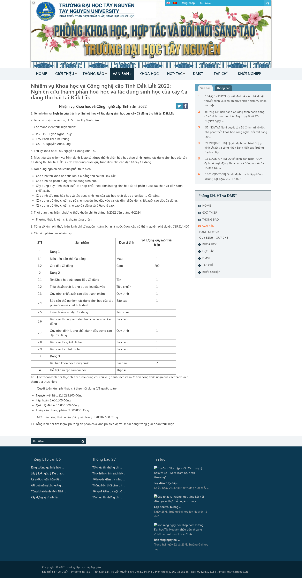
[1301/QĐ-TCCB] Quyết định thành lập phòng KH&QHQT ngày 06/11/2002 (233, 176)
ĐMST (206, 258)
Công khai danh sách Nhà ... (48, 491)
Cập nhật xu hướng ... (167, 507)
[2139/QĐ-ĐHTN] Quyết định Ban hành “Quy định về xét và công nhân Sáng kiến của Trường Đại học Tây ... (234, 147)
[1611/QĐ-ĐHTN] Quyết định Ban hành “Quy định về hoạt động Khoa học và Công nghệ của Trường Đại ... (234, 163)
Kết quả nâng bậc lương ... (47, 485)
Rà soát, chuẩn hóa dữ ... (46, 479)
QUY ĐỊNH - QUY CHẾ (213, 237)
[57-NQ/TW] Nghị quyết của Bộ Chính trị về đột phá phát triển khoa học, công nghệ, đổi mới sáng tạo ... (235, 131)
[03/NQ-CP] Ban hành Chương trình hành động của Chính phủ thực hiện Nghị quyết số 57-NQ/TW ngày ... (234, 116)
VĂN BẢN (208, 226)
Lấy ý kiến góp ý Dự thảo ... (48, 473)
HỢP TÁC (208, 251)
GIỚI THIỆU (209, 212)
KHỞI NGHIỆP (211, 272)
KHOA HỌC (209, 244)
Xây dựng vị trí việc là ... (45, 497)
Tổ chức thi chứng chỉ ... (107, 467)
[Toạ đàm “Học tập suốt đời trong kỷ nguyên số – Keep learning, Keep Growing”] (180, 473)
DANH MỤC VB (209, 232)
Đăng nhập (188, 3)
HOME (206, 205)
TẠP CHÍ (207, 265)
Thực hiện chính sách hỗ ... (108, 473)
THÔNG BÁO (210, 219)
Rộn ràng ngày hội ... (167, 540)
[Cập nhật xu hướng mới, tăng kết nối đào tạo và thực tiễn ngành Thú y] (180, 498)
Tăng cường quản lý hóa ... (47, 467)
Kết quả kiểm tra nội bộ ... (108, 491)
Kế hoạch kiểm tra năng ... (108, 479)
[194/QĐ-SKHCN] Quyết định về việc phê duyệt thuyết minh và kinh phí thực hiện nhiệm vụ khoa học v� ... (235, 100)
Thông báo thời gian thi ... (108, 485)
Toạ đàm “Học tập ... (166, 483)
